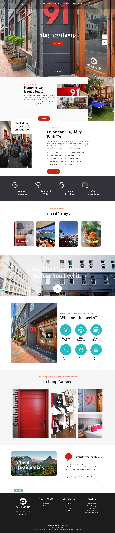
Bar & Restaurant (92, 510)
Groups (57, 4)
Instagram (46, 504)
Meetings (92, 508)
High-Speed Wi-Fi (45, 192)
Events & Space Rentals (92, 512)
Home (35, 4)
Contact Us (78, 4)
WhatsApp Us (69, 506)
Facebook (46, 506)
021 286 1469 (92, 3)
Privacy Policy (64, 525)
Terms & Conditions (53, 525)
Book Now (57, 43)
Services (66, 4)
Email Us (69, 508)
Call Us (69, 504)
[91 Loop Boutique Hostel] (18, 4)
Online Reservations (93, 192)
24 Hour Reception (69, 192)
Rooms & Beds (45, 4)
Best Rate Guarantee (22, 192)
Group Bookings (92, 506)
